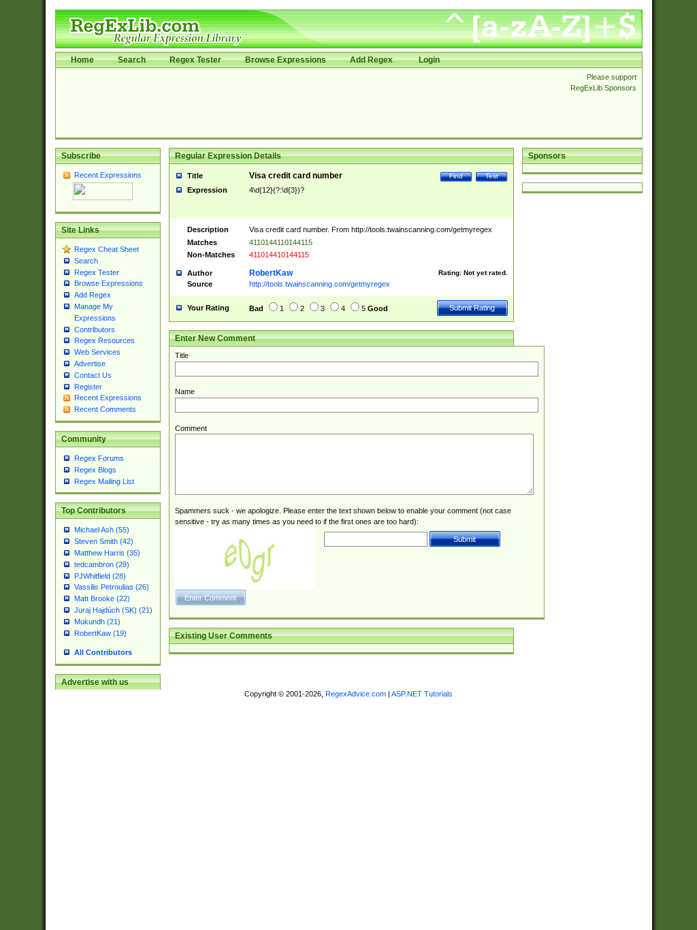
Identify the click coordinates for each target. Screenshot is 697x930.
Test (491, 176)
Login (429, 60)
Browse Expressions (285, 60)
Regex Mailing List (104, 481)
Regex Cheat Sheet (106, 249)
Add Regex (371, 60)
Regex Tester (195, 60)
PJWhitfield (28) (100, 576)
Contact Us (93, 375)
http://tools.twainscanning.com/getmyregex (319, 284)
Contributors (94, 329)
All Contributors (103, 652)
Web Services (97, 352)
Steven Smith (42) (103, 541)
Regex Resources (104, 340)
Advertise (90, 363)
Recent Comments (105, 409)
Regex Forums (99, 458)
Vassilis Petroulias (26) (111, 587)
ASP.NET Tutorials (422, 694)
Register (88, 387)
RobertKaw (271, 273)
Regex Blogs (95, 470)
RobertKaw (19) (100, 633)
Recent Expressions (108, 175)
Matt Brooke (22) (102, 598)
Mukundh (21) (97, 622)
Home (82, 60)
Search (132, 60)
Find (456, 176)
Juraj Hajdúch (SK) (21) (113, 610)
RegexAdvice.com (355, 694)
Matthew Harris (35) (107, 553)
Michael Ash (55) (101, 530)
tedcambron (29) (101, 564)
